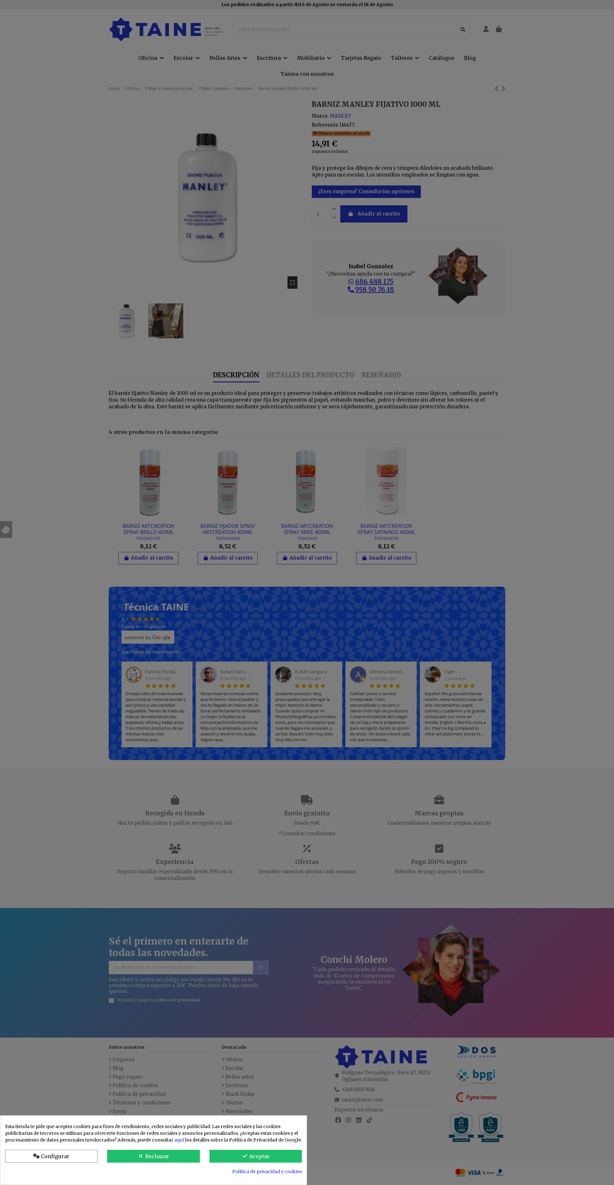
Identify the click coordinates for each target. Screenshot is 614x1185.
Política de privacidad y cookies (267, 1171)
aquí (179, 1140)
